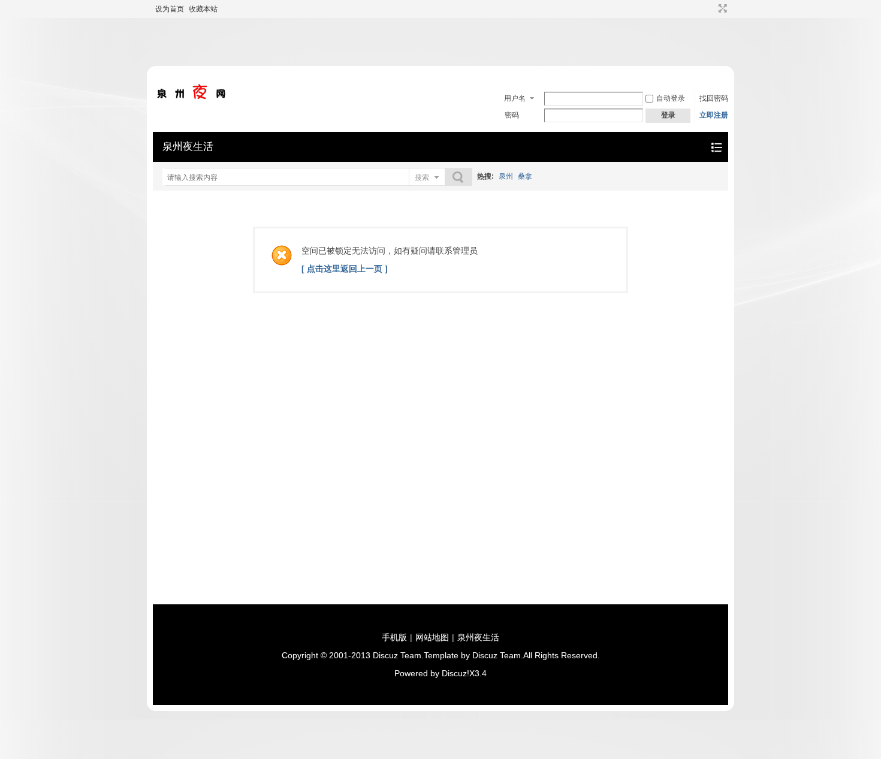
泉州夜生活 (187, 146)
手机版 (394, 637)
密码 (512, 115)
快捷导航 (716, 147)
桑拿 (525, 176)
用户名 (515, 98)
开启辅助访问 (711, 8)
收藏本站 (203, 9)
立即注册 (713, 115)
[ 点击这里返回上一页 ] (344, 268)
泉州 (506, 176)
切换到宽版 (721, 8)
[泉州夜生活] (192, 97)
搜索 (422, 177)
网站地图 (432, 637)
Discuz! (455, 673)
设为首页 (169, 9)
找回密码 (713, 98)
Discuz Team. (398, 655)
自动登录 (670, 98)
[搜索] (458, 177)
